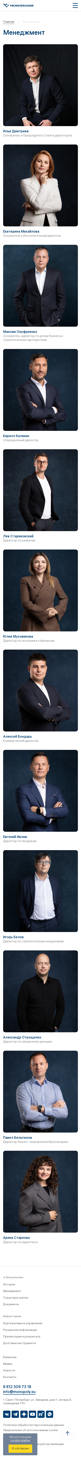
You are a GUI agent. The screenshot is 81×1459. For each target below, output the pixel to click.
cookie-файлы (20, 1440)
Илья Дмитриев (16, 131)
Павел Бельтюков (17, 1138)
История (9, 1284)
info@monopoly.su (19, 1392)
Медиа (7, 1364)
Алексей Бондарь (17, 737)
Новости (9, 1370)
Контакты (9, 1377)
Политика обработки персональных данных (33, 1425)
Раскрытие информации (20, 1330)
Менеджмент (12, 1291)
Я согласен (20, 1449)
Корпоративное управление (22, 1323)
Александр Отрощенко (22, 1038)
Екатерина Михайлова (21, 232)
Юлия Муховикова (18, 637)
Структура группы (15, 1298)
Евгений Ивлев (15, 837)
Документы (11, 1304)
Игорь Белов (13, 937)
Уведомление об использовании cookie (30, 1430)
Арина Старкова (16, 1238)
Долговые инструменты (19, 1343)
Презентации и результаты (21, 1336)
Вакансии (9, 1357)
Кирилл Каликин (16, 436)
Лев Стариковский (18, 536)
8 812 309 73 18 (17, 1387)
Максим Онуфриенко (20, 332)
